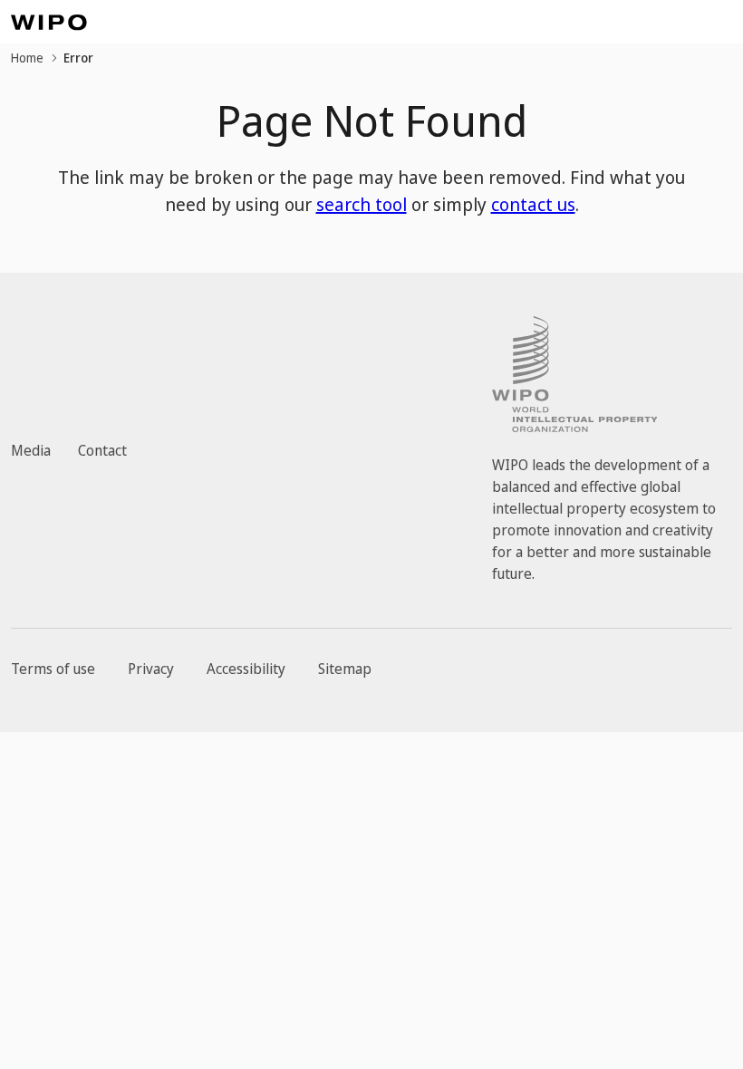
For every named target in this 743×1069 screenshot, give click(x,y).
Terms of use (53, 669)
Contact (102, 450)
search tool (361, 204)
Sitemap (345, 669)
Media (31, 450)
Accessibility (246, 669)
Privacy (151, 669)
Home (27, 57)
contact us (533, 204)
